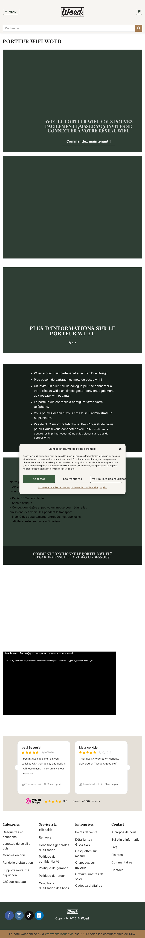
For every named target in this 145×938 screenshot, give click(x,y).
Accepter (39, 479)
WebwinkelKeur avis (59, 934)
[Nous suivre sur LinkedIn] (39, 915)
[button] (120, 449)
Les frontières (72, 479)
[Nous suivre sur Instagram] (19, 915)
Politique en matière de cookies (54, 487)
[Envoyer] (138, 28)
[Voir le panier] (139, 12)
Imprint (103, 487)
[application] (59, 683)
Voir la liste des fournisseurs (107, 479)
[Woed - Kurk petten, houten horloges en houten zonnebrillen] (72, 11)
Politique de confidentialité (84, 487)
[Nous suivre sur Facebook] (9, 915)
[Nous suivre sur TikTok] (29, 915)
